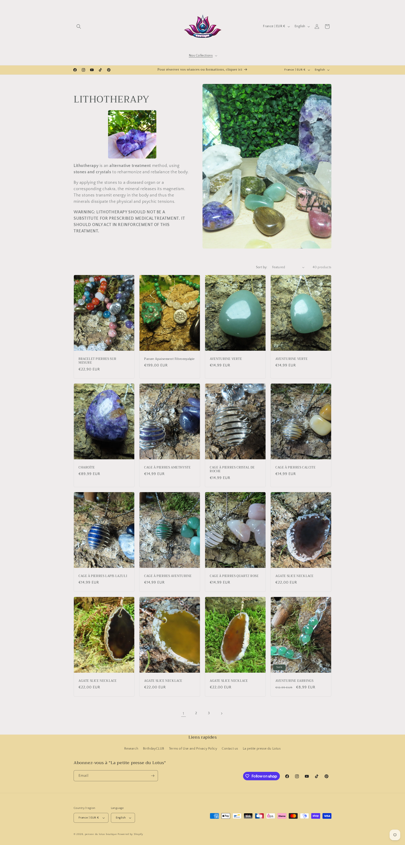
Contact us (230, 749)
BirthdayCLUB (153, 749)
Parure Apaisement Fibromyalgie (169, 359)
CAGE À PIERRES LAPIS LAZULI (103, 576)
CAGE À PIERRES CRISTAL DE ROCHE (232, 469)
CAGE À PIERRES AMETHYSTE (167, 467)
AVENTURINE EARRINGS (294, 681)
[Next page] (221, 713)
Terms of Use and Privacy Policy (193, 749)
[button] (79, 26)
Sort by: (261, 267)
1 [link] (183, 713)
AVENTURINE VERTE (226, 359)
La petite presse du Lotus (262, 749)
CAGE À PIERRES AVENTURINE (168, 576)
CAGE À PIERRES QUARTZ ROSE (234, 576)
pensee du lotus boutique (101, 834)
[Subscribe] (152, 775)
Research (131, 749)
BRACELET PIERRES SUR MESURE (97, 361)
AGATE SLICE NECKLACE (294, 576)
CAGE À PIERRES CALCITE (295, 467)
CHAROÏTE (87, 467)
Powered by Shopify (130, 834)
